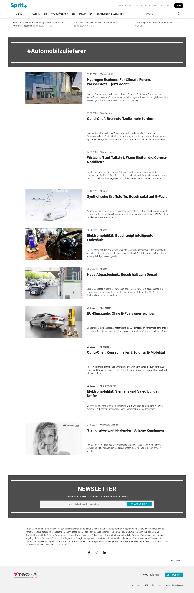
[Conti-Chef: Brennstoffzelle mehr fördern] (53, 127)
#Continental (106, 113)
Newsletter (135, 5)
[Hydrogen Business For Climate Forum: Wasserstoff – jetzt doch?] (53, 88)
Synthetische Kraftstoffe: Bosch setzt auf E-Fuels (127, 196)
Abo (179, 5)
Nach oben (175, 560)
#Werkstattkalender (109, 425)
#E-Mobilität (105, 347)
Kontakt (166, 5)
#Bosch (103, 230)
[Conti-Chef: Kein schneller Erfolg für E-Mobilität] (53, 361)
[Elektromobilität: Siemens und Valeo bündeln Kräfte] (53, 400)
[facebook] (89, 552)
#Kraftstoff (105, 308)
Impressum (136, 585)
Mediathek (85, 13)
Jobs (155, 5)
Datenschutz (157, 585)
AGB (146, 585)
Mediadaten (151, 574)
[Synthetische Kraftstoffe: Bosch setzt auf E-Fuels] (53, 205)
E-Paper (122, 5)
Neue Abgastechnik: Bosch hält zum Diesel (122, 274)
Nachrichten (38, 13)
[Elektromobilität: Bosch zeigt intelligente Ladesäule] (53, 244)
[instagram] (96, 552)
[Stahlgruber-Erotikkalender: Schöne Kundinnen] (53, 438)
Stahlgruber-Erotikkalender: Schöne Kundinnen (125, 430)
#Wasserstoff (106, 74)
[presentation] (181, 25)
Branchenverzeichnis (110, 13)
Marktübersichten (63, 13)
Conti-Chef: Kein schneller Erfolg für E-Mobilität (126, 352)
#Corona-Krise (107, 152)
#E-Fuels (104, 191)
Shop (147, 5)
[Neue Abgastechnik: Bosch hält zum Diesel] (53, 283)
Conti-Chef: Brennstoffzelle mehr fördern (120, 119)
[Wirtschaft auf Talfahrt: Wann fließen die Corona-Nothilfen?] (53, 166)
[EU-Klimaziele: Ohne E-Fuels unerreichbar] (53, 322)
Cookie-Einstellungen (174, 585)
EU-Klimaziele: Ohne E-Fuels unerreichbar (121, 313)
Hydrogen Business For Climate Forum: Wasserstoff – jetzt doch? (119, 82)
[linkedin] (104, 552)
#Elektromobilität (108, 386)
